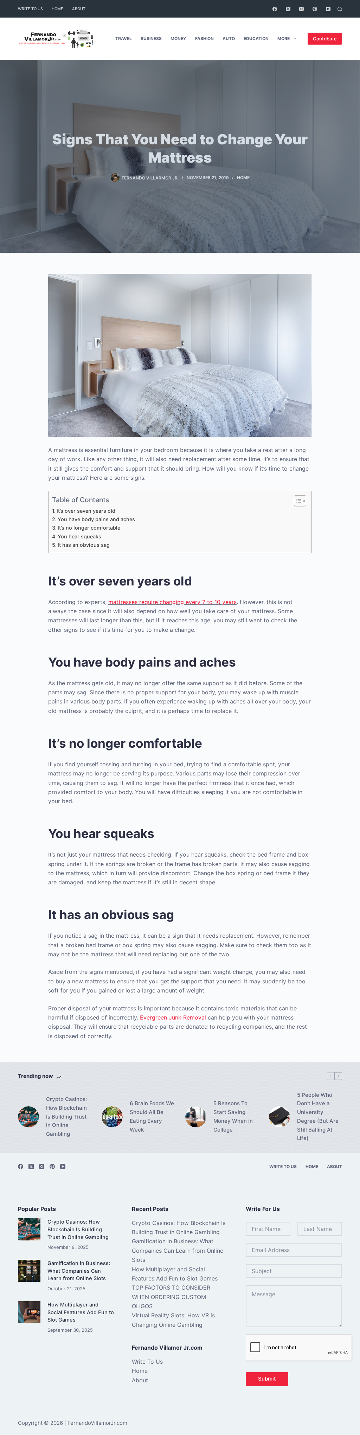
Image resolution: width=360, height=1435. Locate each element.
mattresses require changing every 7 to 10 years (172, 601)
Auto (229, 38)
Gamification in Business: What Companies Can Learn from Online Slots (78, 1271)
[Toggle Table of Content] (296, 501)
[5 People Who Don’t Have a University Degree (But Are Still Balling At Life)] (279, 1116)
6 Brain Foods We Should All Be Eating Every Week (152, 1116)
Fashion (204, 38)
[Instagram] (301, 9)
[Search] (340, 9)
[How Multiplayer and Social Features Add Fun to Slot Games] (29, 1312)
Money (178, 38)
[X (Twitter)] (288, 9)
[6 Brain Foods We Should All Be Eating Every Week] (112, 1116)
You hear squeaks (79, 536)
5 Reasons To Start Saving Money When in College (233, 1116)
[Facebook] (274, 9)
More (283, 38)
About (78, 8)
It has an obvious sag (84, 545)
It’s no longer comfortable (89, 528)
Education (256, 38)
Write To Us (30, 8)
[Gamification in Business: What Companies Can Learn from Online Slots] (29, 1271)
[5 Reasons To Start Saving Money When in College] (195, 1116)
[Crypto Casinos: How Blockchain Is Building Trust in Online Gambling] (28, 1116)
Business (151, 38)
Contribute (325, 38)
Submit (267, 1378)
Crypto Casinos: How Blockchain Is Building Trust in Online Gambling (66, 1116)
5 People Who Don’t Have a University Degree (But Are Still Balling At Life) (318, 1117)
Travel (123, 38)
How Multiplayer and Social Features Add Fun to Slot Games (80, 1312)
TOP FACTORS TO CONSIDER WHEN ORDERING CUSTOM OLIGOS (171, 1297)
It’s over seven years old (86, 511)
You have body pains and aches (96, 519)
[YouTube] (328, 9)
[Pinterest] (315, 9)
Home (57, 8)
